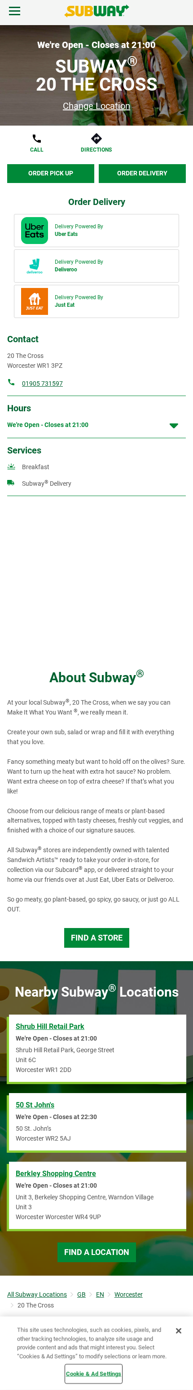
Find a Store (97, 937)
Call (37, 150)
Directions (96, 150)
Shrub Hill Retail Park (50, 1026)
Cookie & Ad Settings (94, 1373)
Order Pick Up (50, 173)
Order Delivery (142, 173)
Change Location (96, 105)
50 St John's (35, 1105)
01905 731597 (42, 383)
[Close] (179, 1331)
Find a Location (96, 1252)
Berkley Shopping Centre (56, 1173)
